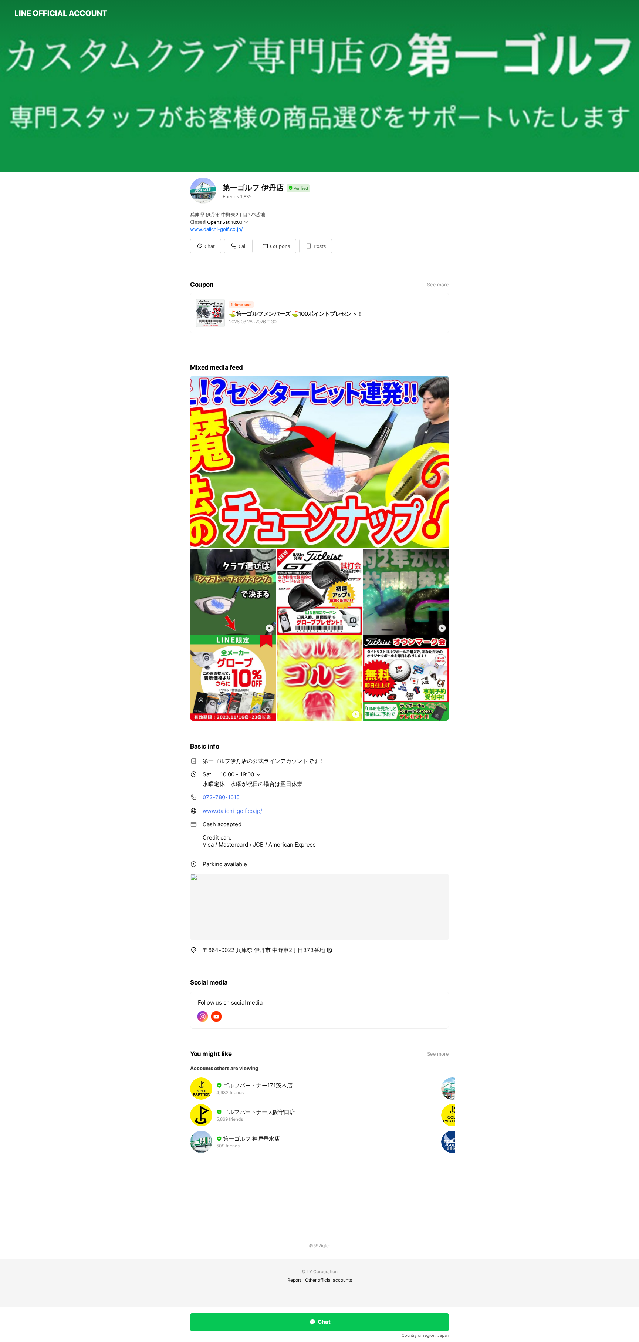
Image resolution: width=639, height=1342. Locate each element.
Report (294, 1280)
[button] (276, 246)
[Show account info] (298, 188)
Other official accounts (328, 1280)
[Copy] (329, 950)
